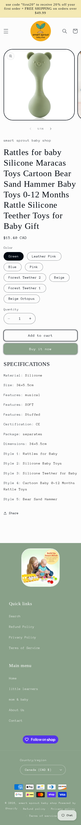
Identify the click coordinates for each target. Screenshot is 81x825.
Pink (34, 267)
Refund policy (34, 808)
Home (13, 678)
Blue (13, 267)
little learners (23, 689)
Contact (15, 720)
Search (15, 616)
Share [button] (14, 513)
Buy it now (40, 349)
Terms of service (43, 815)
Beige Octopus (22, 298)
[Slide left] (30, 129)
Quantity (11, 309)
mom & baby (18, 699)
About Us (17, 710)
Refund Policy (21, 627)
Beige (59, 277)
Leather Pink (44, 256)
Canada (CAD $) (38, 769)
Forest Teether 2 (25, 277)
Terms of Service (24, 648)
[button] (6, 31)
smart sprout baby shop (38, 803)
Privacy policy (63, 808)
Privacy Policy (22, 637)
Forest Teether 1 (25, 288)
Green (14, 256)
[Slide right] (51, 129)
